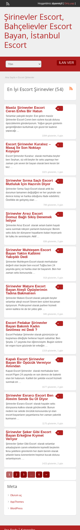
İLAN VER (66, 62)
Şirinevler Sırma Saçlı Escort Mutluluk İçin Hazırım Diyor (29, 182)
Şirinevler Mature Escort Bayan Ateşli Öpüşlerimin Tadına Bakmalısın (26, 289)
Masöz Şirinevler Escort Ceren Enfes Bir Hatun (25, 109)
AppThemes (17, 501)
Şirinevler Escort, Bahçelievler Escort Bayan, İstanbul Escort (38, 30)
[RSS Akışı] (7, 3)
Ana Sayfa (10, 77)
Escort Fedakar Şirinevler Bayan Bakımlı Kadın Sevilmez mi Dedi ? (26, 326)
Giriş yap (69, 3)
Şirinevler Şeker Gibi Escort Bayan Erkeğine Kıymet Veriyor (28, 435)
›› (46, 474)
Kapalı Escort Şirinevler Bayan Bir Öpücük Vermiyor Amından (28, 362)
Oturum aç (16, 495)
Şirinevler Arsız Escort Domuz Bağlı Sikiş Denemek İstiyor (29, 217)
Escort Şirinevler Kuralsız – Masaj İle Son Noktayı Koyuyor (28, 147)
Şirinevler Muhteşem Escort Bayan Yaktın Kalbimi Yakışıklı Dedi (28, 253)
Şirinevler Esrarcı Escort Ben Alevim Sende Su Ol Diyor (29, 397)
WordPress (16, 508)
